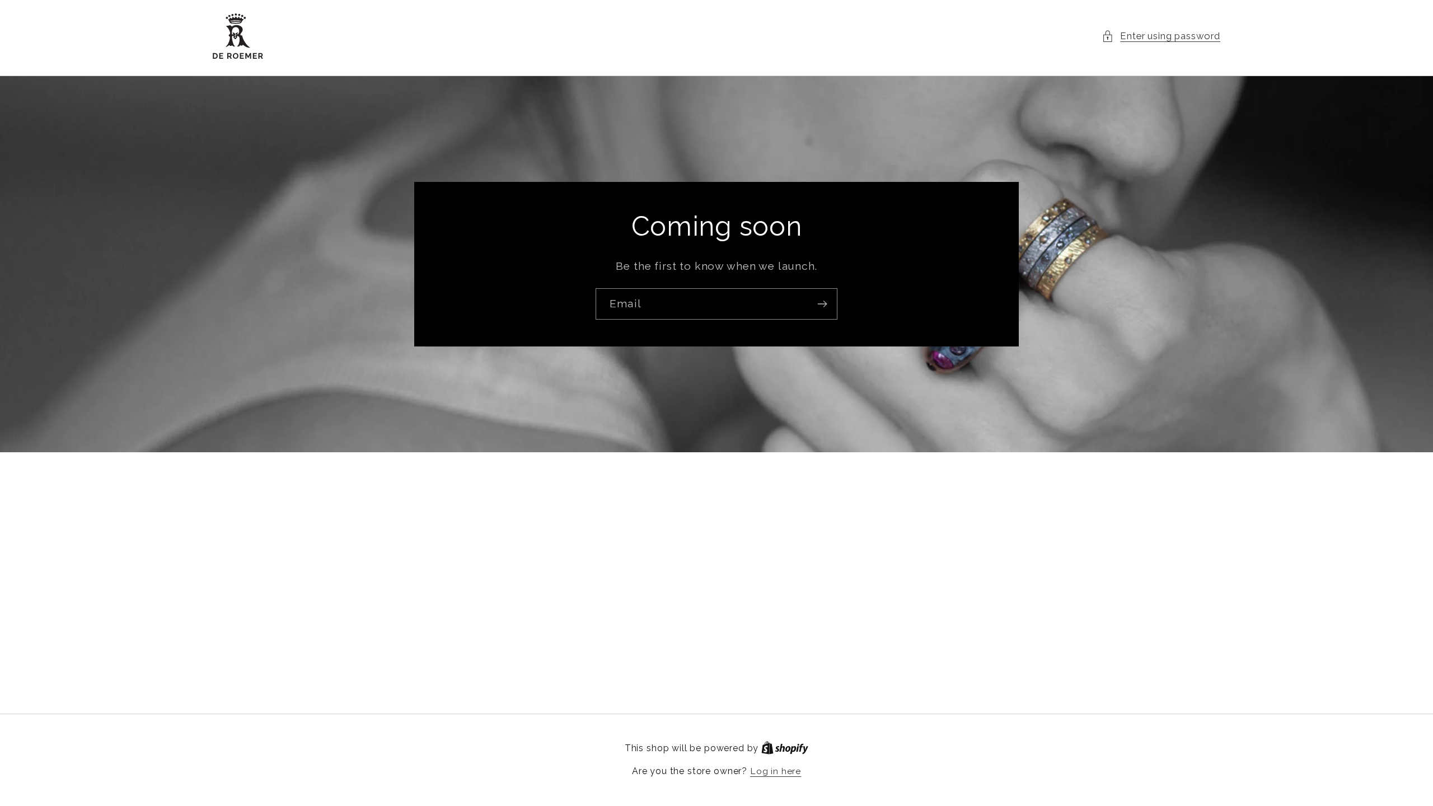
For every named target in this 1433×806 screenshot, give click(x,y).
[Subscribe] (822, 304)
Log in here (775, 771)
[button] (1161, 36)
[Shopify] (784, 748)
